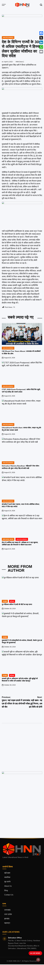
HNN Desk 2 (20, 62)
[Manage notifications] (38, 960)
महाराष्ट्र (7, 923)
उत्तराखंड (5, 601)
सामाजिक (7, 877)
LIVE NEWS (36, 953)
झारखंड (6, 919)
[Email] (41, 51)
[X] (41, 37)
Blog (6, 890)
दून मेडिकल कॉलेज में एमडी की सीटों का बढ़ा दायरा (17, 604)
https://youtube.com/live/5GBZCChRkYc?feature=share (18, 740)
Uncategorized (8, 37)
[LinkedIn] (41, 42)
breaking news (8, 539)
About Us (8, 886)
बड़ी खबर (7, 873)
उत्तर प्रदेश (8, 914)
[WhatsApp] (41, 47)
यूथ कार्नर (7, 882)
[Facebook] (41, 33)
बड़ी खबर (12, 601)
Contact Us (8, 895)
